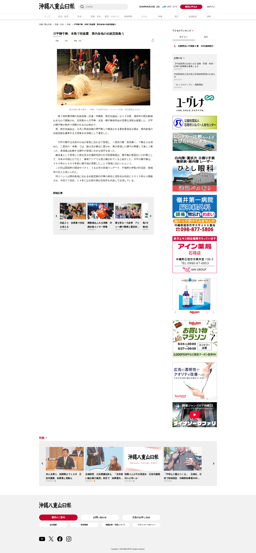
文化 (66, 41)
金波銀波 (193, 16)
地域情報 (128, 16)
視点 (177, 16)
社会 (79, 16)
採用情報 (84, 525)
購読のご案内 (58, 517)
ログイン (211, 7)
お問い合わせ (100, 517)
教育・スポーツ (112, 16)
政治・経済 (63, 16)
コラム (144, 16)
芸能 (69, 24)
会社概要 (53, 525)
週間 (206, 37)
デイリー (183, 37)
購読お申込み (191, 7)
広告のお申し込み (141, 517)
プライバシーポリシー (146, 525)
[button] (56, 216)
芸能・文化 (96, 16)
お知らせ (178, 58)
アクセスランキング (181, 30)
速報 (209, 16)
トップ (47, 16)
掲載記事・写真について (115, 525)
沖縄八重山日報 (45, 24)
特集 (160, 16)
